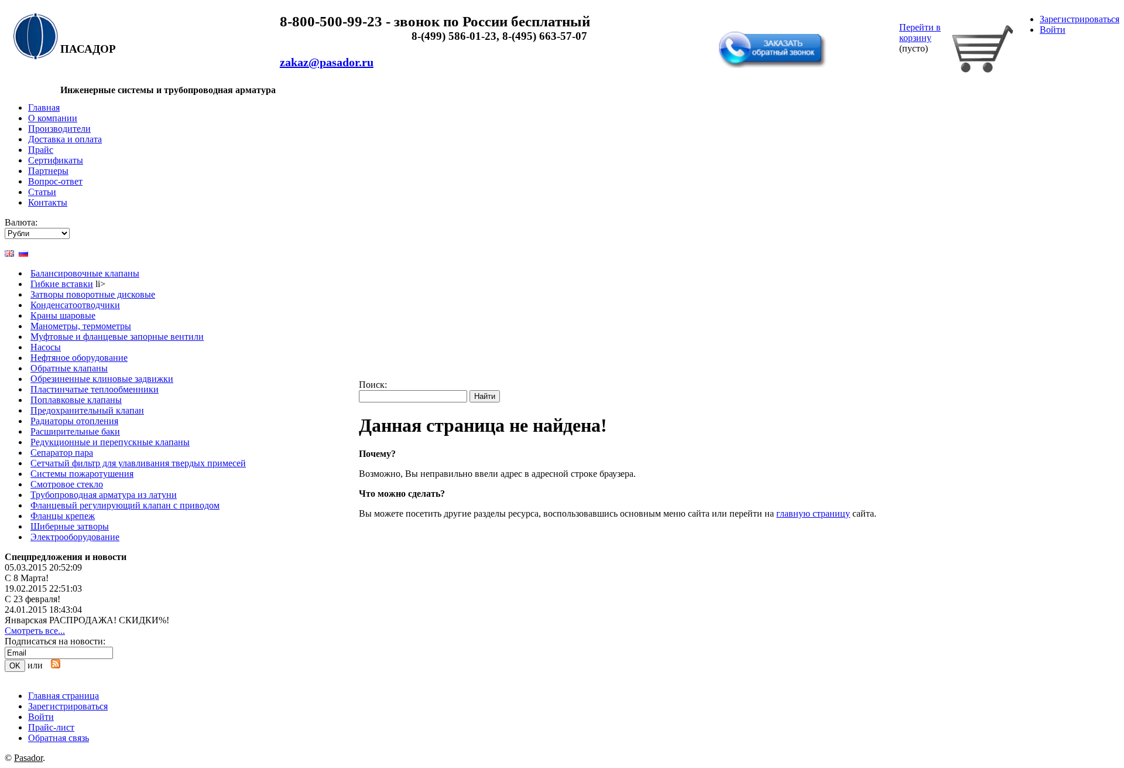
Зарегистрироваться (1079, 19)
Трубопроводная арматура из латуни (103, 495)
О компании (52, 118)
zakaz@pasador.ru (326, 62)
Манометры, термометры (80, 326)
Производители (59, 129)
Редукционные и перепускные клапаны (110, 442)
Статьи (42, 192)
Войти (1052, 30)
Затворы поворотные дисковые (92, 294)
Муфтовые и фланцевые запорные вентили (117, 337)
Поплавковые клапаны (76, 400)
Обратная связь (752, 25)
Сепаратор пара (61, 453)
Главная (44, 107)
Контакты (47, 202)
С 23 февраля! (32, 599)
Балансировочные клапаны (84, 273)
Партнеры (48, 171)
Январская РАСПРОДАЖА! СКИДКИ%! (87, 620)
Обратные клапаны (69, 368)
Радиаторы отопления (74, 421)
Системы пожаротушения (81, 474)
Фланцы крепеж (62, 516)
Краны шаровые (62, 315)
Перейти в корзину (920, 32)
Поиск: (373, 385)
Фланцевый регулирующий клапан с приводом (125, 505)
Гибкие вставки (61, 284)
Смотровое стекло (66, 484)
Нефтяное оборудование (79, 358)
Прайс (40, 150)
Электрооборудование (74, 537)
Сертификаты (55, 160)
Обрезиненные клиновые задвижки (101, 379)
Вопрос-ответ (55, 181)
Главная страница (63, 696)
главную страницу (813, 513)
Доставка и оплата (65, 139)
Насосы (45, 347)
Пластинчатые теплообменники (94, 389)
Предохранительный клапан (87, 410)
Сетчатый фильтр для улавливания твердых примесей (138, 463)
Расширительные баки (75, 431)
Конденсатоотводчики (75, 305)
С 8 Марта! (27, 578)
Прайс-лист (51, 727)
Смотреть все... (35, 631)
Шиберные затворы (69, 526)
